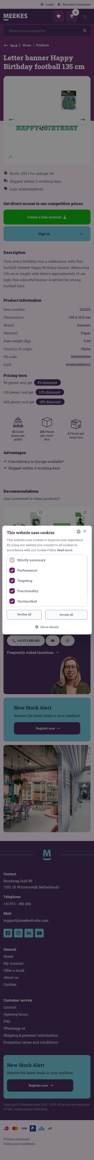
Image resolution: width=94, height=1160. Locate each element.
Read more (64, 550)
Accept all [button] (66, 615)
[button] (47, 627)
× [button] (84, 531)
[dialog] (47, 580)
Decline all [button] (24, 614)
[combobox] (78, 531)
